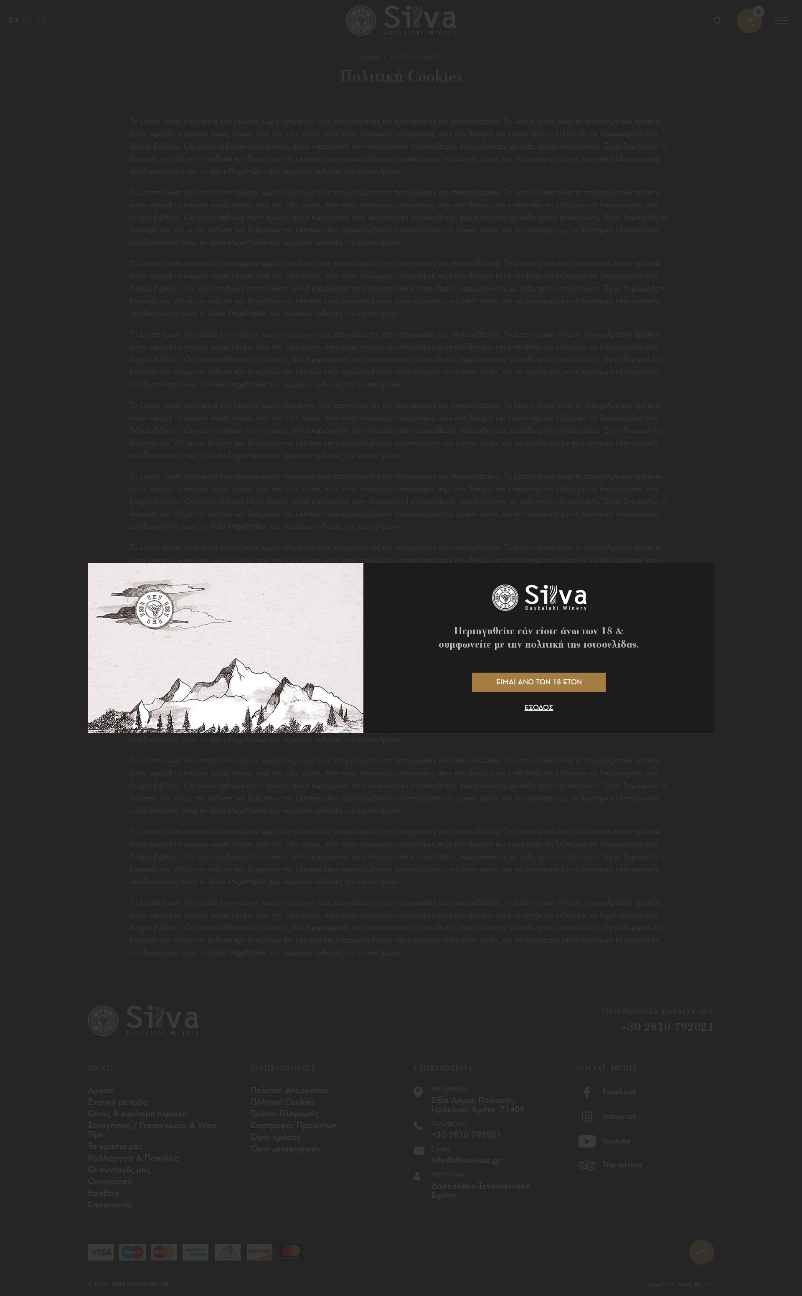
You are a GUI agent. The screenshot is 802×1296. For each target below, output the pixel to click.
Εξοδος (539, 708)
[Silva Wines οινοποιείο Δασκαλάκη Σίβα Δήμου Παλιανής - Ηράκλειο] (539, 597)
